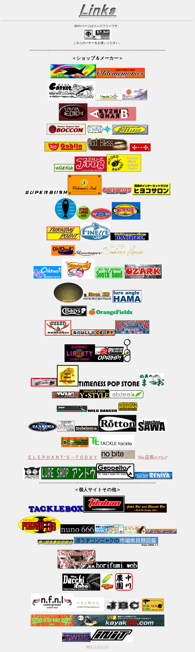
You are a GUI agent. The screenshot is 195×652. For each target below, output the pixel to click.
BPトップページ (97, 646)
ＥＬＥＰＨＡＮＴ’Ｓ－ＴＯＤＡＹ (63, 457)
